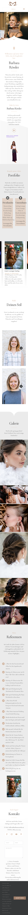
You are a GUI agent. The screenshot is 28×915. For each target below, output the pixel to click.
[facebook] (7, 834)
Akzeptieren (20, 898)
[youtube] (16, 834)
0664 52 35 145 (16, 830)
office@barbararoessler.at (16, 827)
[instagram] (12, 834)
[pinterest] (21, 834)
